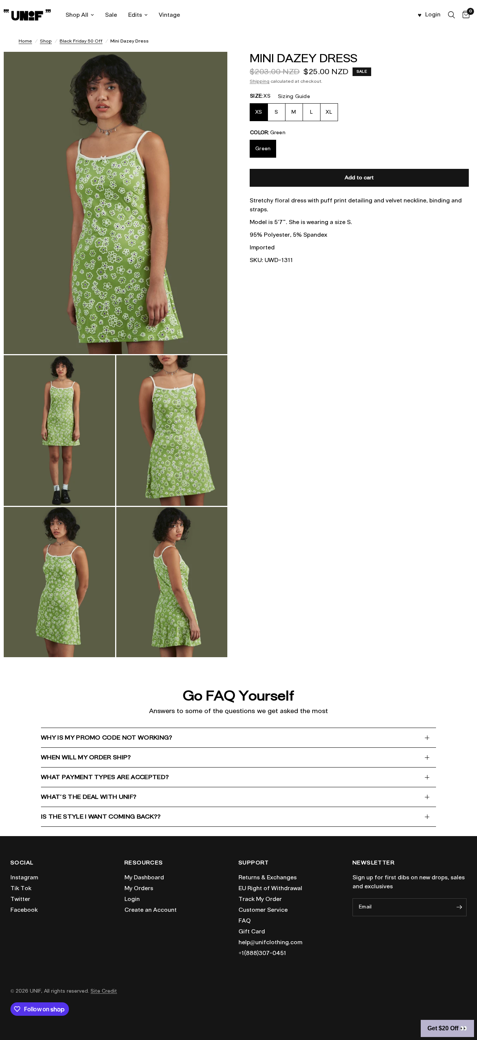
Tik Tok (20, 888)
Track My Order (260, 899)
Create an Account (150, 910)
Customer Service (263, 910)
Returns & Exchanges (267, 877)
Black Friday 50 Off (81, 41)
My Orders (138, 888)
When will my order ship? (86, 757)
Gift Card (251, 931)
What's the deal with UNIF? (88, 796)
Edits (135, 15)
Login (132, 899)
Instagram (24, 877)
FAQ (244, 920)
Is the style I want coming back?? (101, 816)
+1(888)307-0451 (262, 953)
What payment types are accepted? (105, 777)
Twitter (20, 899)
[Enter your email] (459, 907)
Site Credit (104, 991)
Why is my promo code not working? (107, 737)
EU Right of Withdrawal (270, 888)
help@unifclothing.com (270, 942)
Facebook (24, 910)
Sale (111, 15)
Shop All (77, 15)
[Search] (451, 15)
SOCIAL (21, 863)
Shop (46, 41)
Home (25, 41)
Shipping (259, 81)
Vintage (169, 15)
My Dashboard (144, 877)
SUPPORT (253, 863)
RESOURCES (143, 863)
